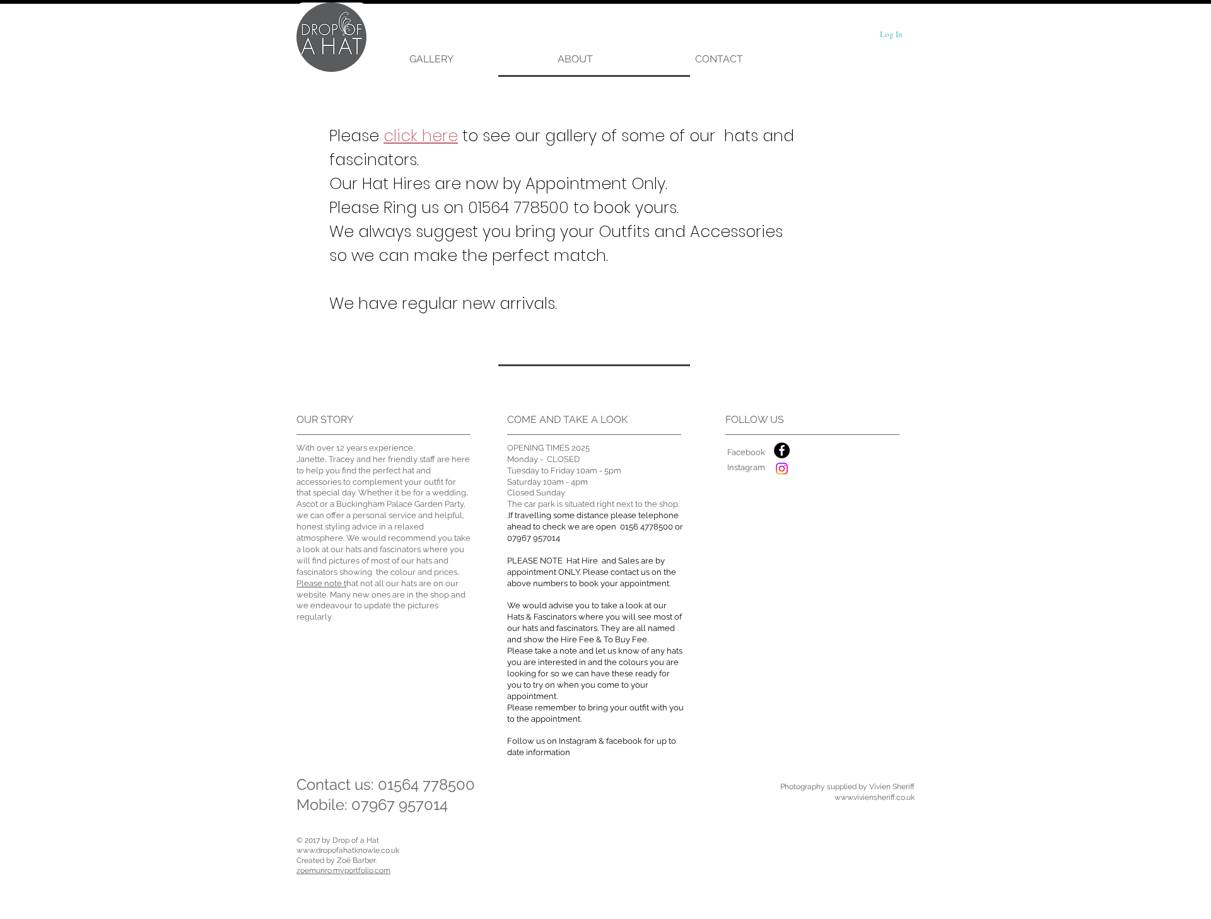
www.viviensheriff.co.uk (874, 797)
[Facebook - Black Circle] (782, 450)
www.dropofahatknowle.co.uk (347, 850)
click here (420, 136)
